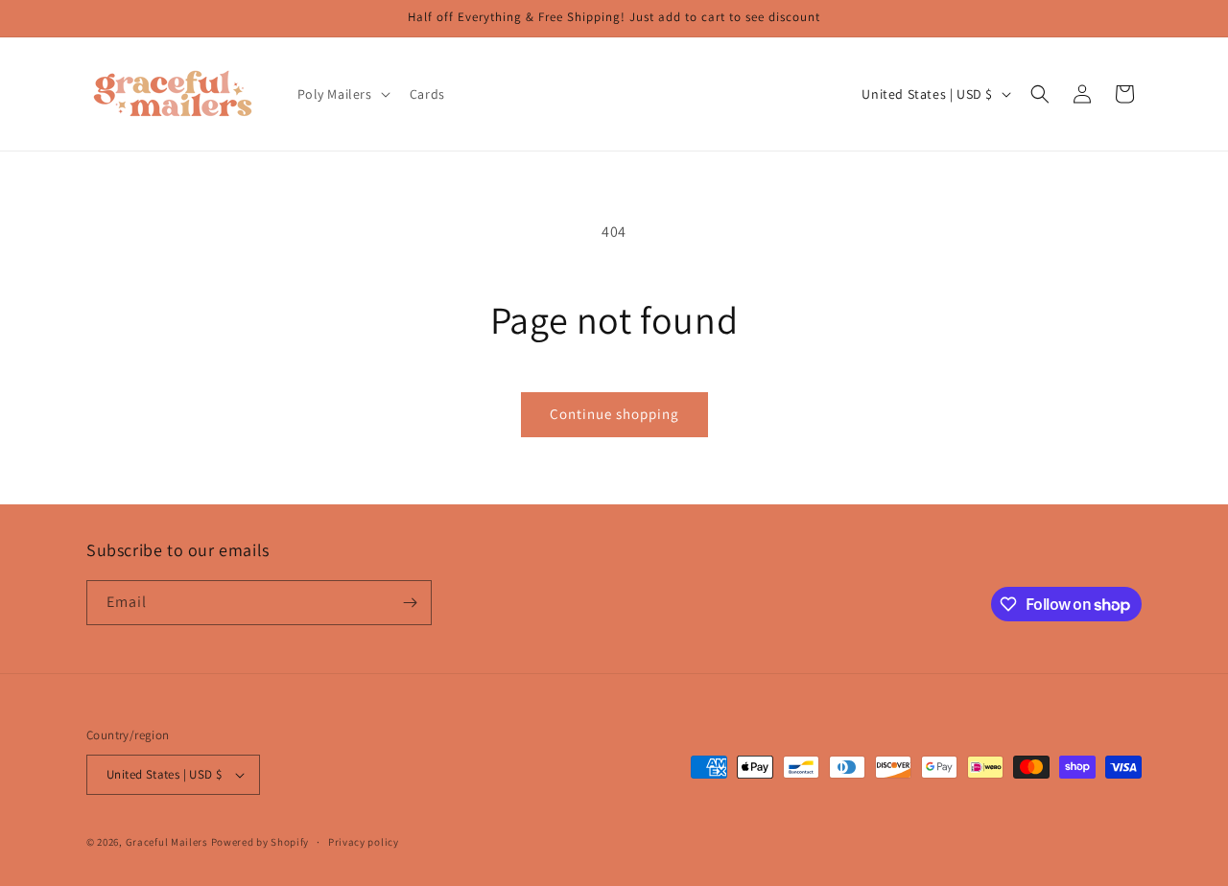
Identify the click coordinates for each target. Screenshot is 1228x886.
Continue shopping (614, 414)
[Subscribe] (410, 602)
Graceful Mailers (167, 842)
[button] (342, 94)
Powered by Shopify (260, 842)
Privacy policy (363, 842)
